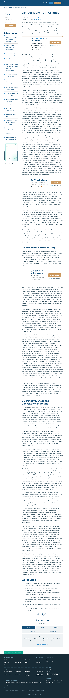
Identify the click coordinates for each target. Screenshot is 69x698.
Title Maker (27, 671)
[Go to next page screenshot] (16, 163)
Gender (35, 19)
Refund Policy (31, 690)
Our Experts (7, 662)
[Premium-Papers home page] (10, 3)
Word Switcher (7, 674)
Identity (39, 19)
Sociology (36, 17)
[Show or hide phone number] (43, 2)
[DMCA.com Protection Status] (48, 690)
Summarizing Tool (39, 671)
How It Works (18, 662)
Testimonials (28, 659)
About (26, 662)
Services (6, 659)
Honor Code (37, 690)
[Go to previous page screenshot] (5, 163)
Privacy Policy (18, 690)
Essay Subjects (39, 660)
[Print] (38, 614)
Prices (16, 659)
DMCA (42, 690)
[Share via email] (42, 614)
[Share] (45, 614)
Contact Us (17, 664)
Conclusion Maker (8, 671)
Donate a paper (39, 665)
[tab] (28, 627)
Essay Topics (38, 662)
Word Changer (18, 671)
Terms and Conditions (9, 690)
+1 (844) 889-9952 (50, 661)
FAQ (5, 664)
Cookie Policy (24, 690)
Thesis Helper (18, 674)
